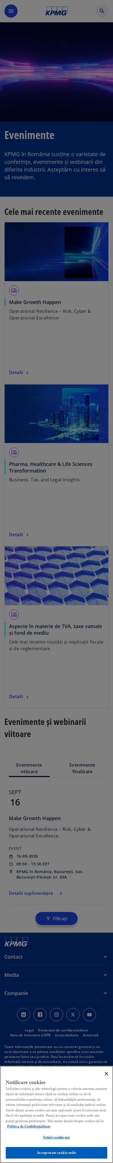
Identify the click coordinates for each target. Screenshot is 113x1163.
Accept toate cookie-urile (56, 1153)
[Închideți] (106, 1074)
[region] (56, 1114)
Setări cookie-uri (56, 1137)
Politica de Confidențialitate (28, 1126)
